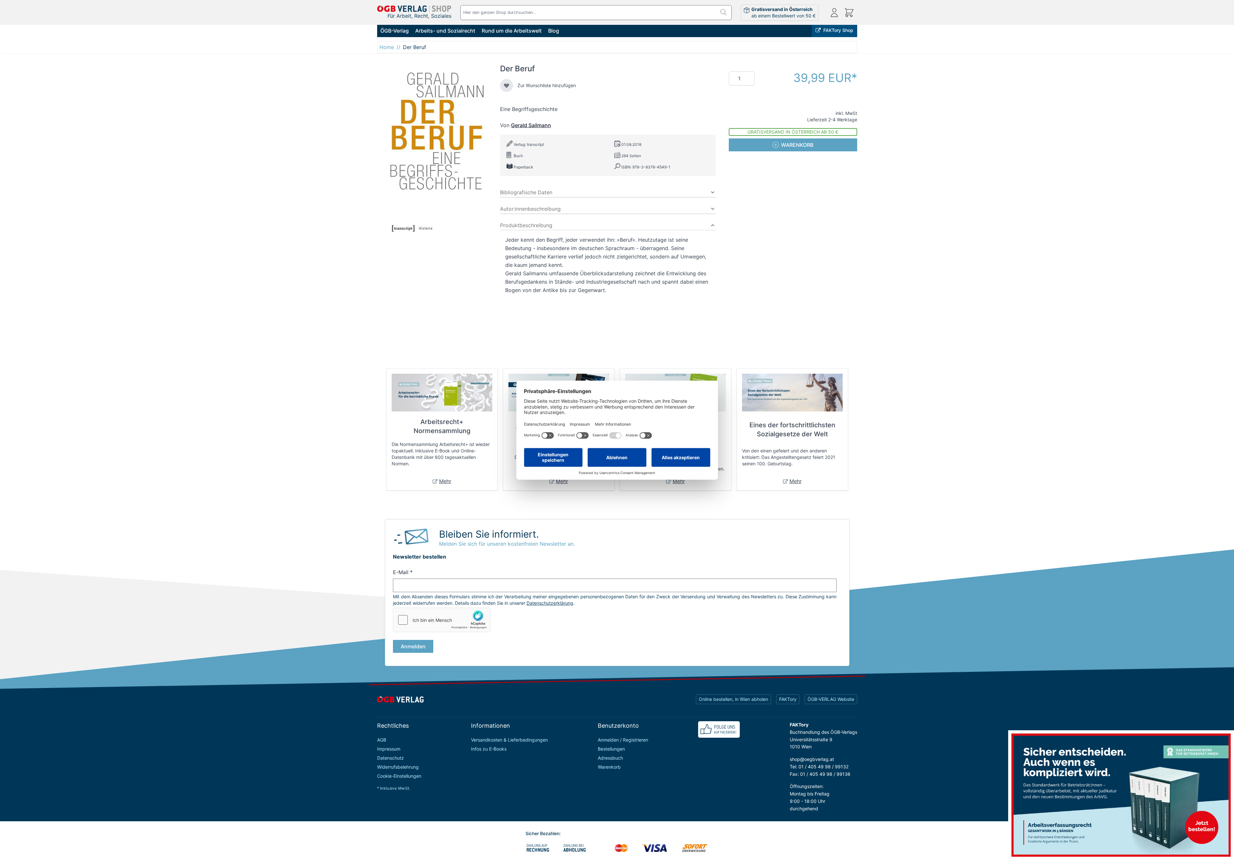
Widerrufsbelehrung (398, 767)
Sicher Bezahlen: (543, 833)
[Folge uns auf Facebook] (719, 729)
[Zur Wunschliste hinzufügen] (506, 85)
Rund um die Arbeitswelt (512, 30)
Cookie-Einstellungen (399, 776)
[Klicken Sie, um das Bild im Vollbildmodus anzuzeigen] (434, 151)
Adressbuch (610, 758)
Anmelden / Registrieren (623, 740)
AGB (381, 740)
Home (386, 47)
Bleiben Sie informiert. (489, 534)
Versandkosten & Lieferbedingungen (509, 740)
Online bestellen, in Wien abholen (733, 699)
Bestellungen (611, 749)
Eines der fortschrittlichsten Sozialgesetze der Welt (792, 429)
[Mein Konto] (834, 12)
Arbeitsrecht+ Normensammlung (442, 426)
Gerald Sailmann (531, 125)
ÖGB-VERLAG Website (831, 699)
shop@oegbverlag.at (812, 759)
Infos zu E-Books (489, 749)
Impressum (388, 749)
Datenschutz (390, 758)
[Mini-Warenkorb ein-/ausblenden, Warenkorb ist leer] (849, 12)
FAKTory (788, 699)
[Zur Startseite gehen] (414, 8)
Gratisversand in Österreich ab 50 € (792, 132)
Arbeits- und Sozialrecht (445, 30)
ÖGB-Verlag (394, 30)
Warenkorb (609, 767)
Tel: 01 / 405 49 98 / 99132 (819, 766)
